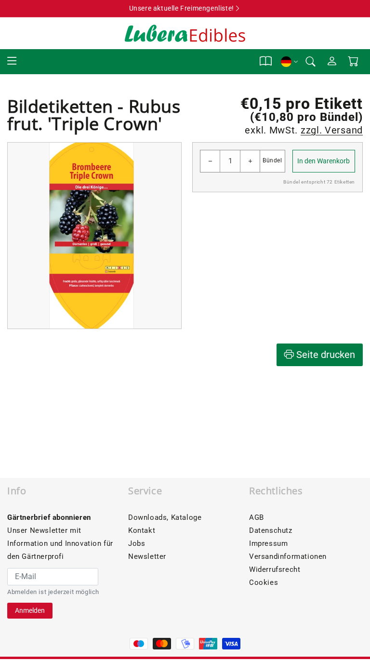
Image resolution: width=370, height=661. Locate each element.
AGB (256, 517)
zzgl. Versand (332, 130)
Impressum (268, 543)
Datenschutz (270, 530)
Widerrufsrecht (274, 569)
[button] (12, 61)
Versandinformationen (288, 556)
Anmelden (30, 610)
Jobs (136, 543)
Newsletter (147, 556)
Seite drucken (324, 354)
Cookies (263, 582)
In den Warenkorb (323, 161)
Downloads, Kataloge (164, 517)
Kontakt (141, 530)
